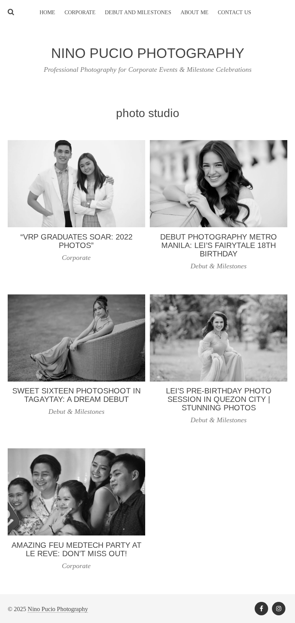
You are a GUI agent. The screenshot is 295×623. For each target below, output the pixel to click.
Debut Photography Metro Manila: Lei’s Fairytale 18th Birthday (218, 245)
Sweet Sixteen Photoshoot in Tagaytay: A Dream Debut (76, 395)
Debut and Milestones (138, 12)
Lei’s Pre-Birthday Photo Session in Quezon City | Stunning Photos (219, 399)
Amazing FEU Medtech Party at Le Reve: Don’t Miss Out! (76, 549)
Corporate (80, 12)
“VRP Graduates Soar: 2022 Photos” (76, 241)
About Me (195, 12)
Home (47, 12)
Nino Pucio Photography (58, 609)
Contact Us (234, 12)
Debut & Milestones (219, 266)
